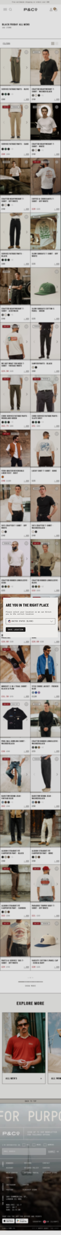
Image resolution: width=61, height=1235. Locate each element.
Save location (15, 629)
